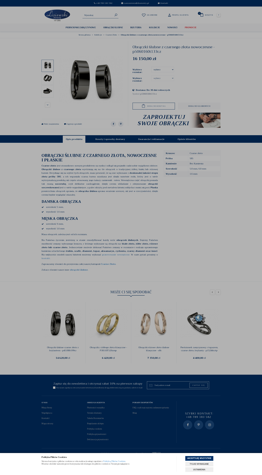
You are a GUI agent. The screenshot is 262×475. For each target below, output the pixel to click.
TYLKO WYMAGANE (199, 464)
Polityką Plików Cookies (114, 461)
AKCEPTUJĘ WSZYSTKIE (199, 458)
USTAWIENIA (199, 469)
